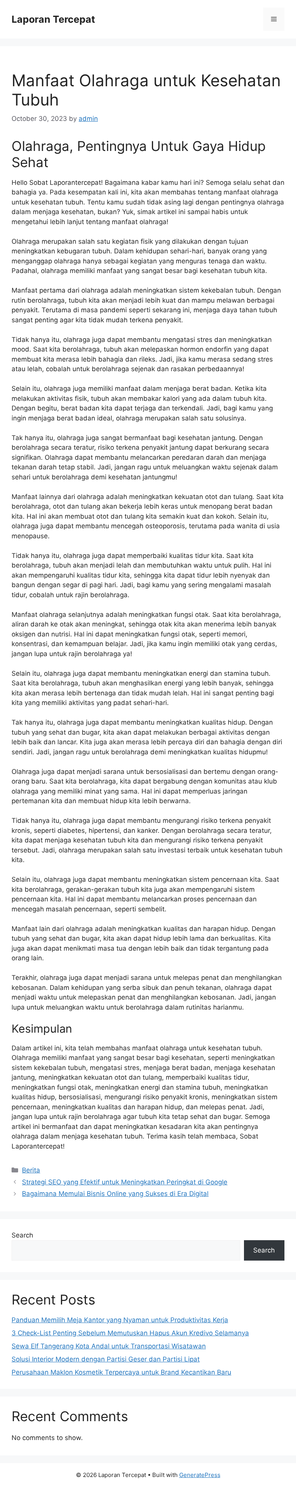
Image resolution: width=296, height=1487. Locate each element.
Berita (31, 1170)
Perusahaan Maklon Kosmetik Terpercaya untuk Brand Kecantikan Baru (121, 1372)
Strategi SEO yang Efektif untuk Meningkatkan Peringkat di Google (124, 1182)
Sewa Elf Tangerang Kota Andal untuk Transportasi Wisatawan (109, 1346)
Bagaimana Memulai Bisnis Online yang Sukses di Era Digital (115, 1193)
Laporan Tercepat (53, 19)
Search (22, 1235)
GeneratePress (199, 1475)
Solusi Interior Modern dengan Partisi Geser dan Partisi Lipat (106, 1359)
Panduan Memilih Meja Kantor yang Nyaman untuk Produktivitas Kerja (120, 1320)
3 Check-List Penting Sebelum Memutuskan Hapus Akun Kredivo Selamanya (130, 1333)
